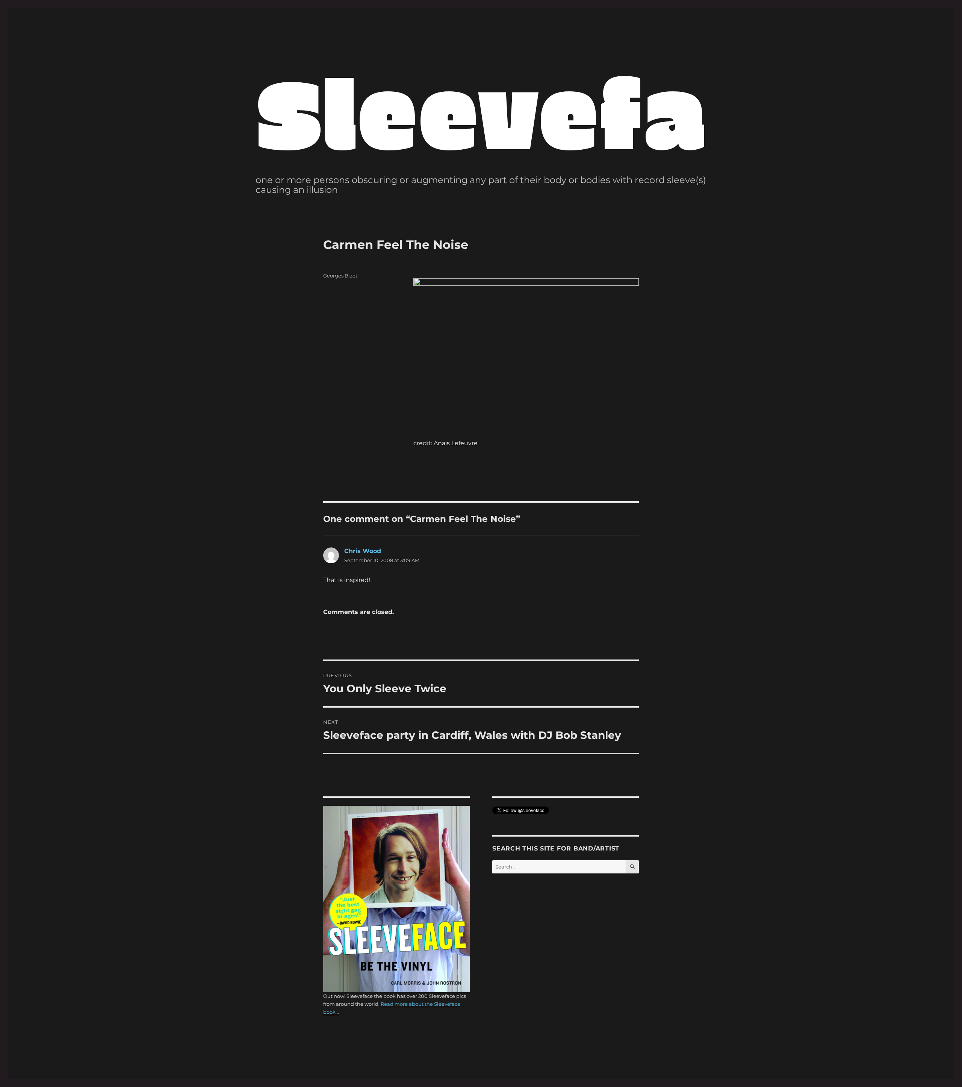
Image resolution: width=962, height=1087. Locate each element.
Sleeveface (540, 110)
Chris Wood (362, 551)
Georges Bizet (340, 276)
